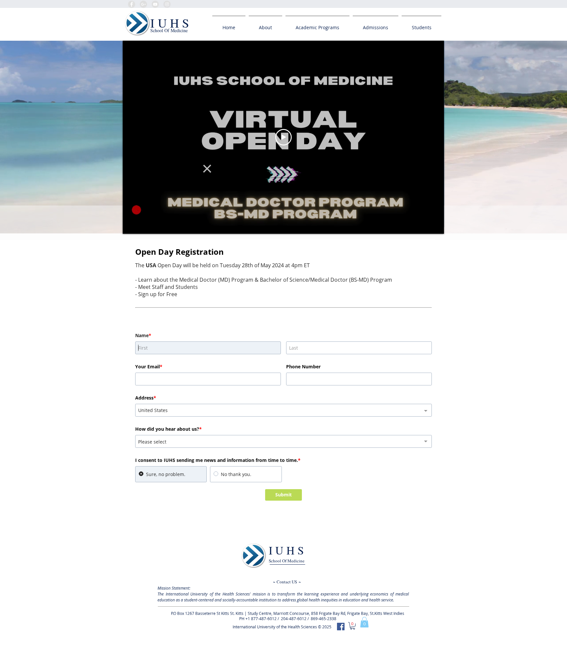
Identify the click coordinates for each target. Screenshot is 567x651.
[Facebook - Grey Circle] (131, 4)
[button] (364, 622)
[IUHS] (341, 626)
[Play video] (283, 137)
